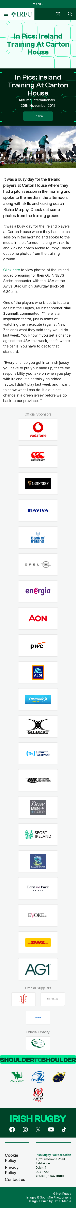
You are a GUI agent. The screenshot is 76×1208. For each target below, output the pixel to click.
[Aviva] (38, 510)
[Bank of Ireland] (38, 537)
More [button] (37, 4)
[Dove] (38, 807)
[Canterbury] (38, 456)
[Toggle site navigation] (5, 14)
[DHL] (38, 942)
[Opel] (38, 564)
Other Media (62, 1201)
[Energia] (38, 591)
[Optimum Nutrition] (38, 780)
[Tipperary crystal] (52, 999)
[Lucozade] (38, 699)
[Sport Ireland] (38, 834)
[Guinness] (38, 483)
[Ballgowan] (38, 861)
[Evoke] (38, 915)
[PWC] (38, 645)
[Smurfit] (38, 753)
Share (38, 116)
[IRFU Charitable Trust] (38, 1043)
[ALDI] (38, 672)
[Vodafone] (38, 429)
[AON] (38, 618)
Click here (11, 270)
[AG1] (38, 969)
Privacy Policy (12, 1170)
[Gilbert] (38, 726)
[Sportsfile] (38, 1017)
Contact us (15, 1179)
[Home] (21, 14)
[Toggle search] (70, 14)
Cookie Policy (11, 1158)
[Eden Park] (38, 888)
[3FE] (23, 999)
